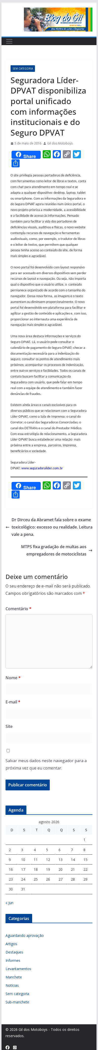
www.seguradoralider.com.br (42, 468)
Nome (13, 678)
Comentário (18, 608)
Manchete (14, 977)
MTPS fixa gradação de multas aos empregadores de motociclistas (53, 550)
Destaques (14, 952)
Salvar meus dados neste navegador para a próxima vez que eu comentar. (46, 764)
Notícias (12, 985)
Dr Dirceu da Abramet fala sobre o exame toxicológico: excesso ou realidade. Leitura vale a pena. (52, 527)
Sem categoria (23, 68)
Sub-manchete (17, 1002)
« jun (9, 902)
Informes (13, 960)
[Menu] (9, 41)
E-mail (13, 702)
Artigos (11, 943)
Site (9, 726)
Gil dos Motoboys (60, 143)
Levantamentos (18, 968)
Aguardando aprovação (25, 935)
